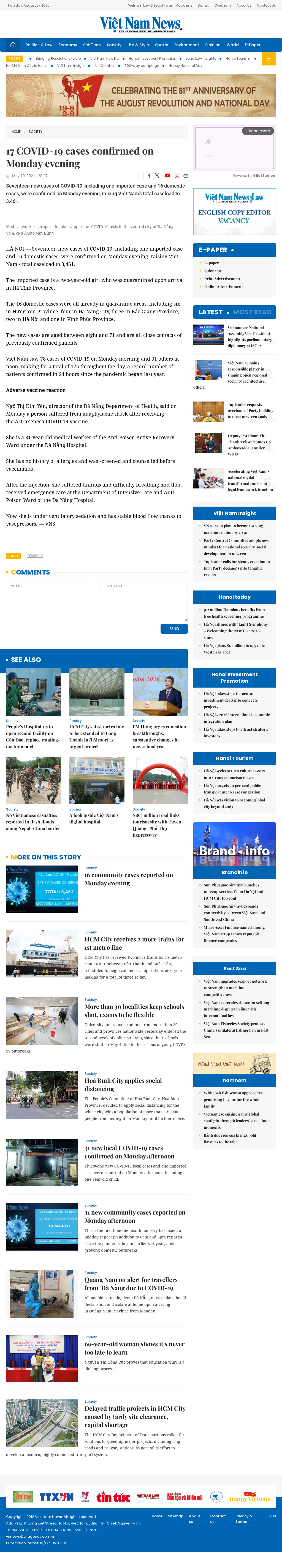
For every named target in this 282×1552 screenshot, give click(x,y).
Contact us (218, 1518)
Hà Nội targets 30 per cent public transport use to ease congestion (232, 789)
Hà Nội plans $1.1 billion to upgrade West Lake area (234, 649)
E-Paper (253, 45)
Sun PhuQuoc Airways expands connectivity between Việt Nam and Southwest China (234, 912)
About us (194, 1518)
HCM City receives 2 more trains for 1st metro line (134, 943)
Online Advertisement (223, 286)
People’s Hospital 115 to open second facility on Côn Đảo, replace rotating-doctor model (33, 736)
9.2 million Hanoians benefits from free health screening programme (234, 613)
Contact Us (266, 5)
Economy (68, 45)
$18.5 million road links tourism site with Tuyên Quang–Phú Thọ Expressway (157, 825)
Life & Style (138, 45)
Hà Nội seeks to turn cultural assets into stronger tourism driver (234, 774)
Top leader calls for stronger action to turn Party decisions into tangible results (237, 568)
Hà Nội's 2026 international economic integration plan (237, 718)
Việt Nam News (141, 24)
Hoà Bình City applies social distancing (123, 1084)
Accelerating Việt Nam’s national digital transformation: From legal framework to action (250, 480)
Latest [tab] (211, 312)
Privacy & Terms (244, 1518)
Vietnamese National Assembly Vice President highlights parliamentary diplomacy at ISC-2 (250, 336)
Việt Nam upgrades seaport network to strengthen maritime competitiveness (235, 988)
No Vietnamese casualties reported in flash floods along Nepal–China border (33, 821)
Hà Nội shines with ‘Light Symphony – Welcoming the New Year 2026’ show (236, 631)
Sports (161, 45)
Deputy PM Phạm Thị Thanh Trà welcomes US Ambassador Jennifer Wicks (249, 445)
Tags (13, 556)
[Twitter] (157, 175)
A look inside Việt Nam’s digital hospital (93, 818)
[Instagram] (177, 176)
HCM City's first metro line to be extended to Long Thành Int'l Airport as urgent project (96, 736)
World (233, 45)
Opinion (213, 45)
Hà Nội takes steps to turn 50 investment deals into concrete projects (231, 700)
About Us (244, 5)
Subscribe (213, 270)
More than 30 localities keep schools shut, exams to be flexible (134, 1010)
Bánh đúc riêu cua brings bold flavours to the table (230, 1138)
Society (114, 45)
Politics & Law (39, 45)
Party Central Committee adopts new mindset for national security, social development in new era (236, 547)
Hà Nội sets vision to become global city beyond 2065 (234, 803)
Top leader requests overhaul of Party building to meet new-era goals (251, 410)
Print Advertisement (222, 278)
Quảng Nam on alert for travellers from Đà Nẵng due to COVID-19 (131, 1283)
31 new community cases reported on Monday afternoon (135, 1216)
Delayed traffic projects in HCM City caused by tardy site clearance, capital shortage (135, 1416)
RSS (272, 1516)
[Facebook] (149, 175)
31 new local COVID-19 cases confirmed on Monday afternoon (130, 1152)
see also (26, 660)
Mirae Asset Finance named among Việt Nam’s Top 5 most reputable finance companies (234, 934)
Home (16, 131)
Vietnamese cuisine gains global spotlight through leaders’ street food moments (237, 1120)
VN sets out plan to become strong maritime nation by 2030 (233, 529)
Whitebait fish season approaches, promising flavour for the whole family (234, 1099)
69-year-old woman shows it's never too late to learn (135, 1348)
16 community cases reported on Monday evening (129, 878)
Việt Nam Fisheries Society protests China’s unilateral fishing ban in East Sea (236, 1030)
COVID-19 (35, 556)
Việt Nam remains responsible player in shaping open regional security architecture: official (230, 375)
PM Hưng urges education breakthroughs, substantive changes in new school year (159, 736)
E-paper (213, 250)
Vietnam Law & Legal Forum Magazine (160, 5)
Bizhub (203, 5)
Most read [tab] (252, 312)
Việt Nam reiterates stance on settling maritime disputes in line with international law (236, 1009)
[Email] (185, 176)
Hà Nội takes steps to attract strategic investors (236, 732)
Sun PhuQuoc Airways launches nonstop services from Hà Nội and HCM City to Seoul (233, 891)
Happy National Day (185, 65)
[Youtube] (167, 176)
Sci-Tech (92, 45)
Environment (186, 45)
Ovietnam (223, 5)
